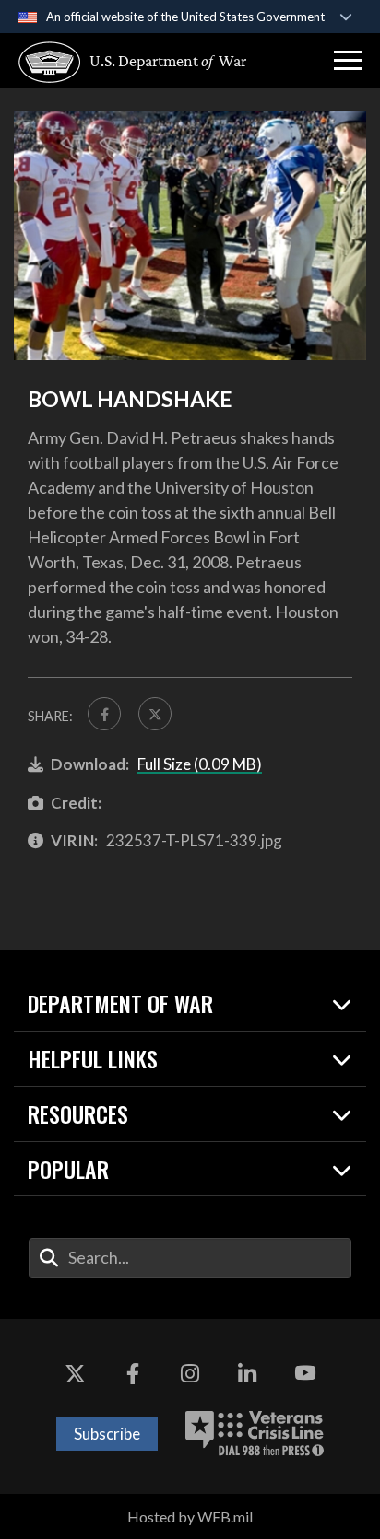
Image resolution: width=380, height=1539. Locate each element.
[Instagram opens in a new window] (190, 1374)
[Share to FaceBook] (104, 713)
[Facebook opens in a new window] (133, 1374)
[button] (348, 61)
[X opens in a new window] (75, 1374)
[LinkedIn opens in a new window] (247, 1374)
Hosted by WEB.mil (190, 1516)
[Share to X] (155, 713)
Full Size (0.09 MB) (199, 764)
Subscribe (107, 1433)
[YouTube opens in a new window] (305, 1374)
